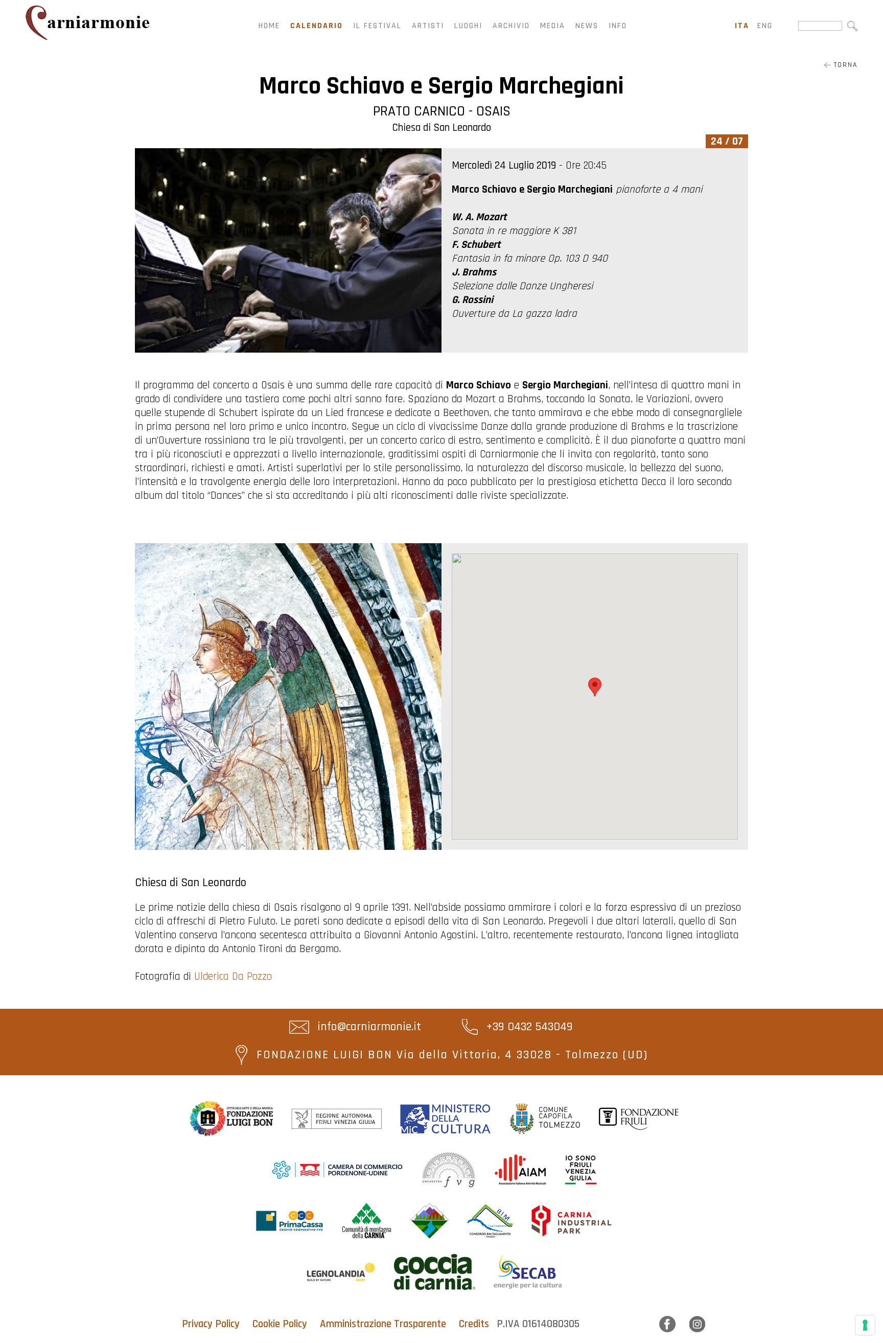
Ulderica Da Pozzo (233, 976)
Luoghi (468, 25)
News (586, 25)
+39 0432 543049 (528, 1026)
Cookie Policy (279, 1324)
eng (765, 25)
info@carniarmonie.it (367, 1026)
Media (552, 25)
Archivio (511, 25)
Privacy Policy (211, 1324)
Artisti (428, 25)
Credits (474, 1324)
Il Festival (377, 25)
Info (618, 25)
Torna (844, 65)
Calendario (316, 25)
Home (269, 25)
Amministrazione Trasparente (383, 1324)
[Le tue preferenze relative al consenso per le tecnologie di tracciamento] (865, 1325)
